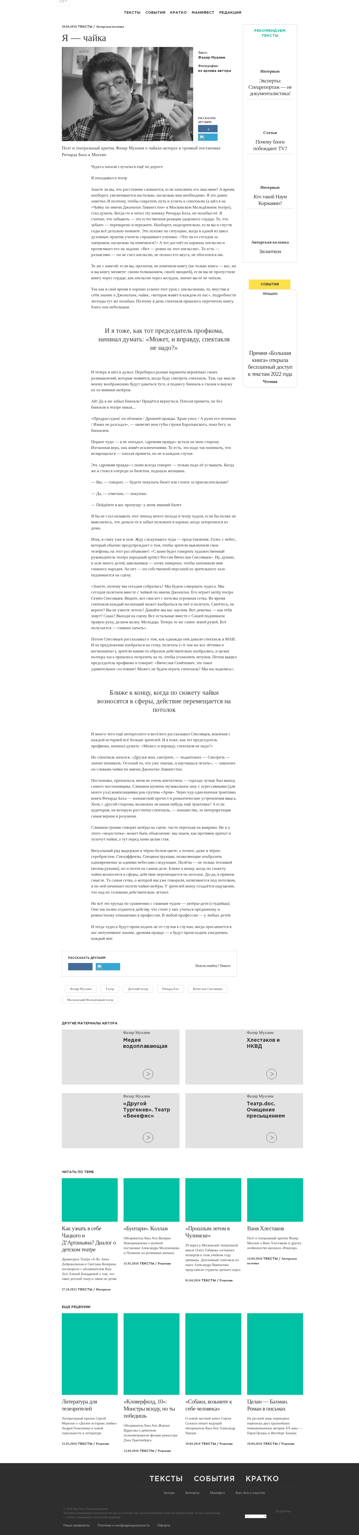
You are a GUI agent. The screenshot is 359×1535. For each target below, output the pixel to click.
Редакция (230, 12)
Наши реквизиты (76, 1525)
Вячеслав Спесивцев (207, 989)
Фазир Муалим (81, 989)
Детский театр (138, 989)
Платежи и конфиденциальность (123, 1525)
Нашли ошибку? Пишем (213, 965)
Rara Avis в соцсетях (250, 1493)
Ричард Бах (170, 989)
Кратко (178, 12)
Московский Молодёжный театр (90, 1000)
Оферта (163, 1525)
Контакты (192, 1493)
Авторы (169, 1493)
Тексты (132, 12)
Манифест (203, 12)
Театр (110, 989)
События (155, 12)
